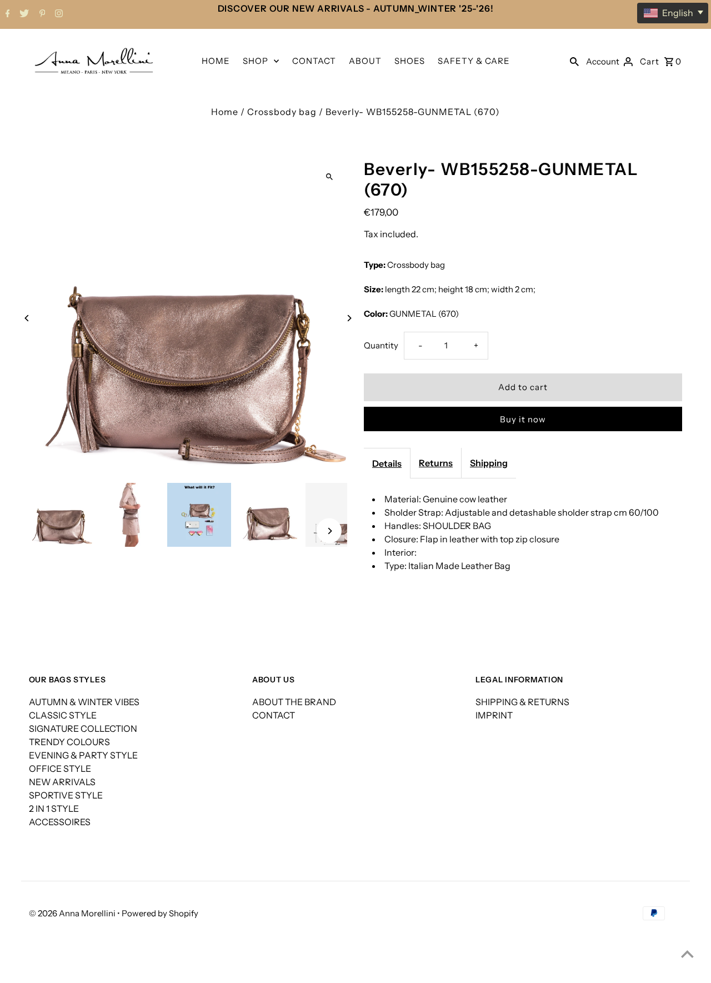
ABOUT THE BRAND (294, 701)
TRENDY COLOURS (69, 741)
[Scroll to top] (687, 953)
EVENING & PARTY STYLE (83, 755)
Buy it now (523, 419)
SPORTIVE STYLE (66, 795)
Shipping (489, 462)
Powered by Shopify (160, 913)
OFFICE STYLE (60, 768)
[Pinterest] (41, 14)
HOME (216, 61)
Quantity (381, 345)
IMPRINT (494, 715)
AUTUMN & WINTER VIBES (84, 701)
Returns (436, 462)
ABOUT (365, 61)
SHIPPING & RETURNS (522, 701)
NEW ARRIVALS (62, 781)
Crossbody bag (282, 111)
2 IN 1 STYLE (54, 808)
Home (224, 111)
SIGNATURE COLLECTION (83, 728)
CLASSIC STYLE (63, 715)
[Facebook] (6, 14)
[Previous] (27, 318)
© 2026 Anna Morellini (73, 913)
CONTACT (314, 61)
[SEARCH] (574, 60)
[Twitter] (23, 14)
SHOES (409, 61)
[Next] (348, 318)
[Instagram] (57, 14)
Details (387, 463)
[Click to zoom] (329, 176)
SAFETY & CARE (474, 61)
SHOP (255, 61)
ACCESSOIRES (60, 821)
